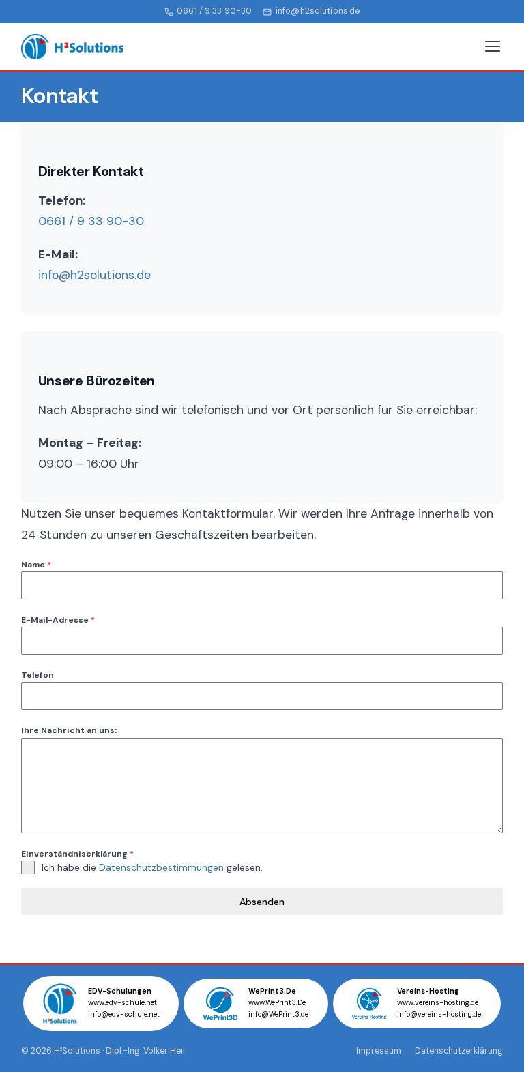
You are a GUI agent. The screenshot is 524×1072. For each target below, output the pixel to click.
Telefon (37, 675)
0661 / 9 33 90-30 (214, 10)
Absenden (262, 901)
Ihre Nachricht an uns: (69, 730)
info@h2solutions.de (318, 10)
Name (36, 564)
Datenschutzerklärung (459, 1050)
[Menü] (492, 46)
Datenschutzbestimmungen (161, 867)
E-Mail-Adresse (58, 619)
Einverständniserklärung (77, 853)
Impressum (378, 1050)
